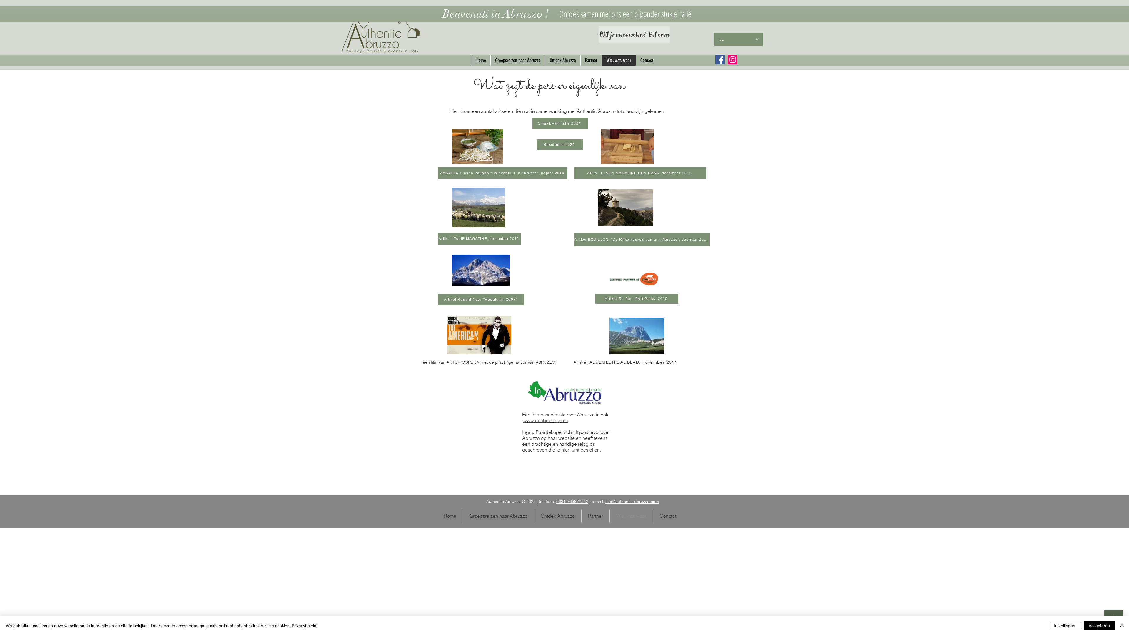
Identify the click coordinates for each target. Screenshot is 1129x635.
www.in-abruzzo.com (545, 420)
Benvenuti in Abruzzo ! (495, 14)
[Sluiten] (1121, 625)
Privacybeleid (304, 626)
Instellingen (1064, 626)
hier (565, 450)
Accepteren (1099, 626)
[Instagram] (732, 59)
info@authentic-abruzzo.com (632, 501)
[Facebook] (720, 59)
